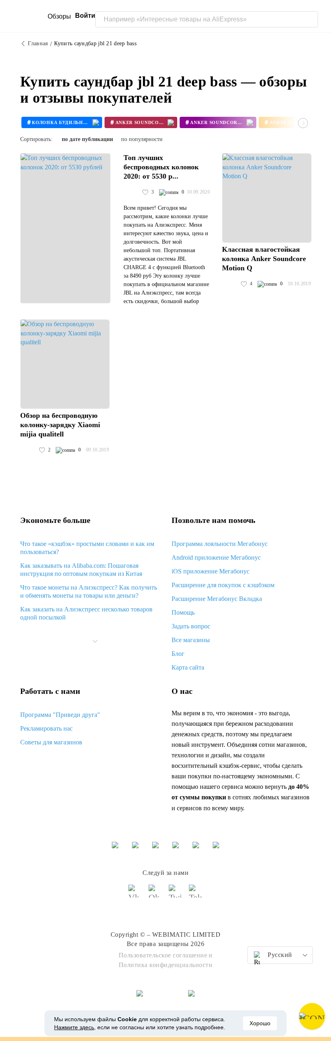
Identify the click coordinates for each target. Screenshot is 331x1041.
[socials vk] (135, 895)
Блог (178, 653)
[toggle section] (95, 641)
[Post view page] (65, 228)
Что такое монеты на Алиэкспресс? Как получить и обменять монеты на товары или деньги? (88, 591)
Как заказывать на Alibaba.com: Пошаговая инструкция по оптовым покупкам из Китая (81, 569)
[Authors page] (132, 192)
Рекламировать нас (46, 728)
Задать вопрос (191, 626)
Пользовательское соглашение (163, 955)
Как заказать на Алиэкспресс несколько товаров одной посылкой (86, 613)
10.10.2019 (299, 284)
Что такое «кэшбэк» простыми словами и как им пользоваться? (87, 547)
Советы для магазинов (51, 742)
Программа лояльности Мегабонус (220, 543)
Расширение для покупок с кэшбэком (223, 585)
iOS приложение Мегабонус (210, 571)
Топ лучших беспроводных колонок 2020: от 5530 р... (161, 167)
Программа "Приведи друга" (60, 714)
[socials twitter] (176, 895)
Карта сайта (188, 667)
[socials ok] (155, 895)
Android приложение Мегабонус (216, 557)
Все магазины (191, 639)
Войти (85, 15)
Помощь (183, 612)
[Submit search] (310, 19)
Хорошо (259, 1023)
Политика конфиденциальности (166, 964)
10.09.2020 (198, 192)
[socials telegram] (196, 895)
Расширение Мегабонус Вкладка (217, 598)
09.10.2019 (97, 450)
